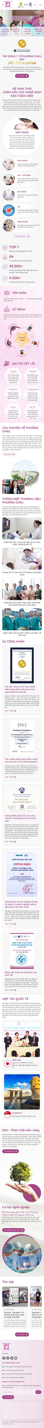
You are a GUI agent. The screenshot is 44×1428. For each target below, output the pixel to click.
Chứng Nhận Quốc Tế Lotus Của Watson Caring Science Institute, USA (20, 818)
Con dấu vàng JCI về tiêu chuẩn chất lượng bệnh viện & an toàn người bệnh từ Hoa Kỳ (20, 689)
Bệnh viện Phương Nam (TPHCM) (13, 1377)
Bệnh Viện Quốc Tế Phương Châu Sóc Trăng (17, 1374)
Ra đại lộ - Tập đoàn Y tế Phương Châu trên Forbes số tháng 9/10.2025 (14, 1314)
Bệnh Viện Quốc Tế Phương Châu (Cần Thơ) (17, 1367)
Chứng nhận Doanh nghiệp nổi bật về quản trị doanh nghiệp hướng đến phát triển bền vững (21, 904)
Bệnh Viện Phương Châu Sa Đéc (13, 1370)
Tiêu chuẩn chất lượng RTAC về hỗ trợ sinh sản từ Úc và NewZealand (21, 760)
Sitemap (5, 1353)
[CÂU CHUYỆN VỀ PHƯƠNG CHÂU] (22, 476)
